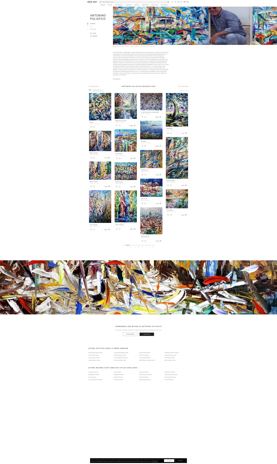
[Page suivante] (153, 247)
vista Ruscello (118, 153)
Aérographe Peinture (93, 374)
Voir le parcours (116, 78)
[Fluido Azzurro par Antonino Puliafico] (151, 159)
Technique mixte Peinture (95, 379)
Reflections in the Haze (120, 120)
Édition (110, 4)
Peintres (127, 46)
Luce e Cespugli (93, 224)
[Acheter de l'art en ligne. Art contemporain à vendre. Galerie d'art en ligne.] (92, 2)
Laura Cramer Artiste (93, 357)
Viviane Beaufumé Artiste (120, 357)
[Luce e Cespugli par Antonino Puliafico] (100, 206)
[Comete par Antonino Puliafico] (100, 106)
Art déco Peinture (118, 379)
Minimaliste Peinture (170, 377)
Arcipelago (143, 141)
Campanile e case (145, 236)
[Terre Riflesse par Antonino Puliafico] (177, 198)
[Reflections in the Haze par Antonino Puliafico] (126, 106)
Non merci (180, 460)
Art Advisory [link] (164, 4)
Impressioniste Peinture (171, 374)
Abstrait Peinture (118, 377)
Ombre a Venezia (119, 224)
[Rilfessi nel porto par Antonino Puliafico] (100, 171)
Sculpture (128, 4)
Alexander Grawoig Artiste (95, 352)
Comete (91, 122)
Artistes (136, 4)
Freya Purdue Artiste (144, 352)
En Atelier (93, 29)
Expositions (154, 4)
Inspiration (145, 4)
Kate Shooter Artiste (170, 360)
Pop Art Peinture (169, 379)
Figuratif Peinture (144, 377)
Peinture (102, 4)
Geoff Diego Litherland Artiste (147, 360)
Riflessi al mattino (171, 180)
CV (91, 26)
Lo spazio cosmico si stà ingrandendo (150, 112)
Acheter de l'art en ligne (118, 46)
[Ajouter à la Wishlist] (91, 127)
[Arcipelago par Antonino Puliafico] (151, 130)
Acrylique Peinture (93, 372)
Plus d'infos (130, 334)
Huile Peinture (117, 372)
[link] (168, 2)
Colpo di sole (144, 198)
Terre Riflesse (170, 210)
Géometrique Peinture (145, 379)
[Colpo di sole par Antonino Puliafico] (151, 188)
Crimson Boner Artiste (170, 355)
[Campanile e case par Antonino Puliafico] (151, 220)
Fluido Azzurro (144, 169)
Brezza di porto (119, 181)
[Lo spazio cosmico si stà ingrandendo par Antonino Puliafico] (151, 101)
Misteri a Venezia (94, 152)
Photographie (119, 4)
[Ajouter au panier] (134, 125)
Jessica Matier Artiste (94, 360)
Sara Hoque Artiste (170, 357)
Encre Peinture (92, 377)
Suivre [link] (93, 33)
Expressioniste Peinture (145, 374)
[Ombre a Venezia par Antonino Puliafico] (126, 206)
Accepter (169, 460)
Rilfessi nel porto (94, 181)
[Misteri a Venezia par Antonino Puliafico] (100, 141)
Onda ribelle (169, 128)
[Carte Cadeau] (178, 2)
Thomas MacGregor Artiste (121, 352)
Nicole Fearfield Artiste (120, 360)
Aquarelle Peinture (119, 374)
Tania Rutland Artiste (145, 357)
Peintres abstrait (135, 46)
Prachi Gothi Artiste (93, 355)
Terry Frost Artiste (144, 355)
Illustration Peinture (170, 372)
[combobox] (97, 90)
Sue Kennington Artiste (120, 355)
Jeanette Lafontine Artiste (171, 352)
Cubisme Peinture (144, 372)
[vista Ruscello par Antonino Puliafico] (126, 140)
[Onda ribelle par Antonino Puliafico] (177, 110)
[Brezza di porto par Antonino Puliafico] (126, 171)
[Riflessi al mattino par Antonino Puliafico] (177, 158)
